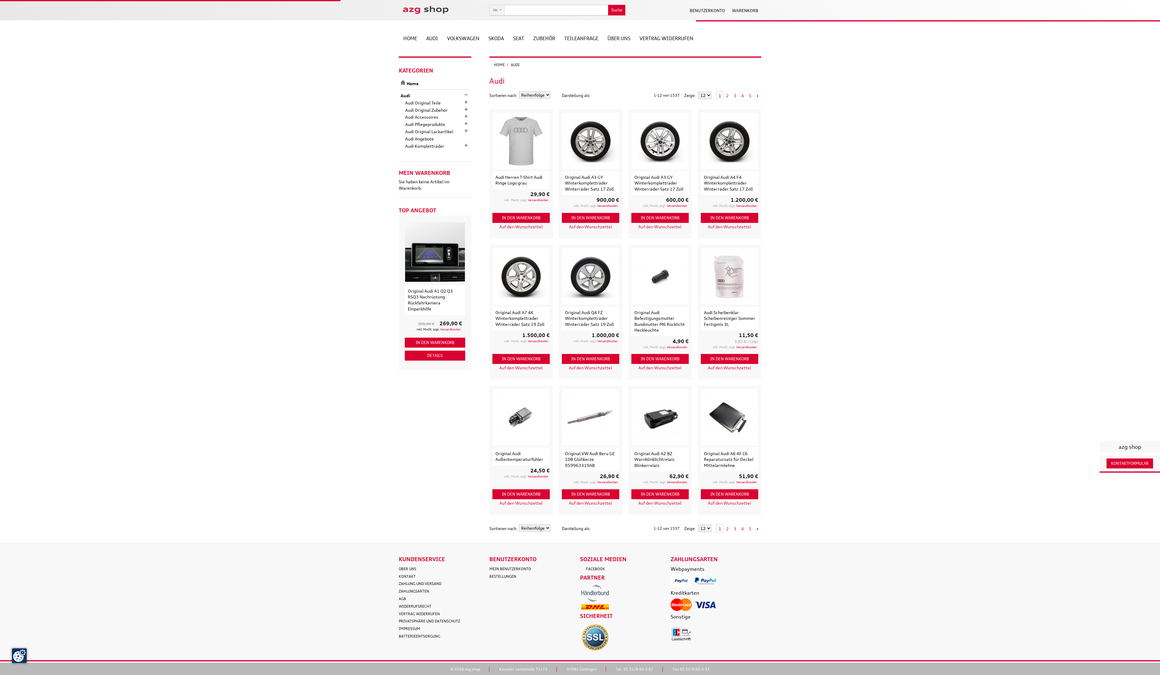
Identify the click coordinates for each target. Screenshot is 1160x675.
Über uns (407, 569)
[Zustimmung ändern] (19, 655)
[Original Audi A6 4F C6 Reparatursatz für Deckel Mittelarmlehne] (729, 417)
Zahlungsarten (414, 591)
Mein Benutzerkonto (510, 569)
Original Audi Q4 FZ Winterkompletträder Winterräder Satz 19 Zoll (589, 318)
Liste (607, 95)
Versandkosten (538, 200)
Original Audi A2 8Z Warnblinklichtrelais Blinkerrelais (654, 459)
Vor (757, 95)
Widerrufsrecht (415, 606)
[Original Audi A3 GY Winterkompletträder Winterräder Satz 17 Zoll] (590, 141)
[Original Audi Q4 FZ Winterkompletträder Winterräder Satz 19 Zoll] (590, 276)
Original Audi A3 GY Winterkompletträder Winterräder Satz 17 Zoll (589, 183)
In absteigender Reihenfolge (555, 95)
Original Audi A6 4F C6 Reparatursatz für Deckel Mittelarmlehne (728, 459)
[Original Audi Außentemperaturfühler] (521, 417)
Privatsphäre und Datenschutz (429, 621)
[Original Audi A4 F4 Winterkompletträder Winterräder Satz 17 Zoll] (729, 141)
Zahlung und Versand (420, 583)
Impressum (409, 628)
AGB (402, 598)
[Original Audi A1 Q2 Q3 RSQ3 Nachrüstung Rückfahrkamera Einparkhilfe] (435, 252)
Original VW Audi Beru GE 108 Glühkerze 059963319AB (590, 459)
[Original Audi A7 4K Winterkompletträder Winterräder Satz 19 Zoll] (521, 276)
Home (499, 65)
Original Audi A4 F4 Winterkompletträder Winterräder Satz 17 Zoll (728, 183)
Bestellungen (502, 576)
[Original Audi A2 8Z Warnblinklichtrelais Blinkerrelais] (660, 417)
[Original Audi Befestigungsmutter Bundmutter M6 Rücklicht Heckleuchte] (660, 276)
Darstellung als (575, 95)
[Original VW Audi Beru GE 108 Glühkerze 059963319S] (590, 417)
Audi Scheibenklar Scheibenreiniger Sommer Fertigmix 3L (729, 318)
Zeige (689, 95)
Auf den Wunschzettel (521, 226)
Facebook (595, 569)
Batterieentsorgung (419, 636)
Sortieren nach (502, 95)
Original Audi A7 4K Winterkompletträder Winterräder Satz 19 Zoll (519, 318)
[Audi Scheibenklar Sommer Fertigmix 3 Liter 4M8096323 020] (729, 276)
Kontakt (407, 576)
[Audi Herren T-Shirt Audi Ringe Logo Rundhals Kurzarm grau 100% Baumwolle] (521, 141)
